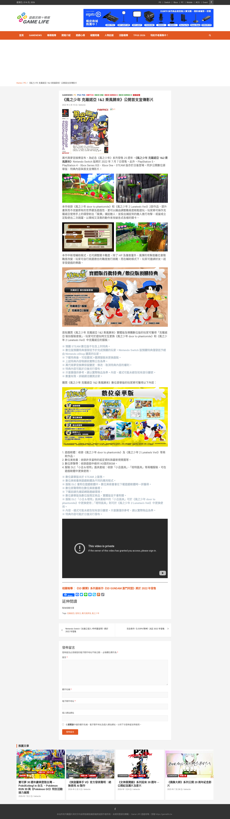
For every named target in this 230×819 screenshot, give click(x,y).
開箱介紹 (66, 35)
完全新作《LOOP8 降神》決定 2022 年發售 (146, 629)
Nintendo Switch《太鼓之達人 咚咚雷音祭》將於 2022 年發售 (86, 630)
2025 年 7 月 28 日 (174, 789)
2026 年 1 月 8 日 (125, 789)
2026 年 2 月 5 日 (75, 789)
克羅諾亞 (71, 613)
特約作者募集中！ (160, 35)
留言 (65, 657)
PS (160, 2)
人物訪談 (109, 35)
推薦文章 (41, 772)
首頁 (21, 35)
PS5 (83, 95)
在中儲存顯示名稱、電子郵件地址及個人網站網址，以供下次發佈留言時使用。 (104, 724)
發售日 (78, 613)
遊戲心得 (80, 35)
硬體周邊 (94, 35)
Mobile (189, 2)
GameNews (35, 35)
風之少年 (95, 613)
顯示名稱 (67, 689)
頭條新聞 (136, 95)
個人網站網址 (68, 713)
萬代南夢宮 (86, 613)
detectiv (82, 105)
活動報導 (123, 35)
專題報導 (51, 35)
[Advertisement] (115, 61)
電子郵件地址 (69, 701)
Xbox (175, 2)
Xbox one (99, 95)
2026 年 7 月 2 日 (25, 796)
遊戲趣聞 (92, 776)
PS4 (79, 95)
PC (182, 2)
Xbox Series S (111, 95)
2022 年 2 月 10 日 (69, 105)
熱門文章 (50, 772)
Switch (167, 2)
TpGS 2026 (139, 35)
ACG (198, 2)
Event (205, 2)
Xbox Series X (125, 95)
